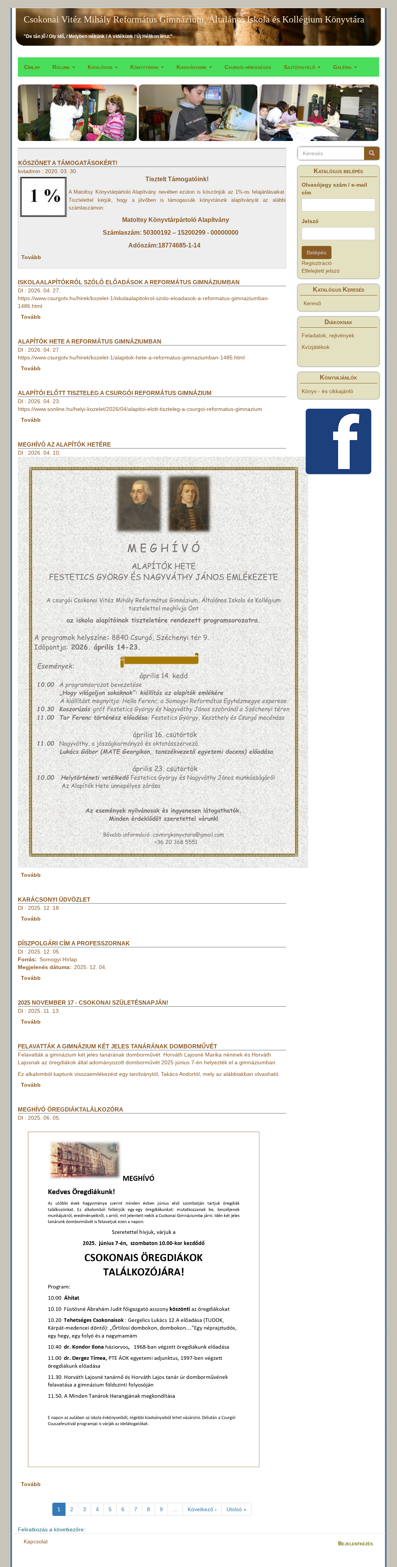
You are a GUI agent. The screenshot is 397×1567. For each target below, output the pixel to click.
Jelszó (310, 221)
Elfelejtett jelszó (321, 271)
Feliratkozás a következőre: (51, 1529)
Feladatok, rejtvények (328, 335)
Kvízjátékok (316, 347)
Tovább (31, 257)
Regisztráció (317, 263)
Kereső (312, 303)
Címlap (32, 67)
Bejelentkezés (355, 1543)
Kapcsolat (36, 1541)
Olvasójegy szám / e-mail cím (334, 189)
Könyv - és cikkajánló (327, 391)
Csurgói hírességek (247, 67)
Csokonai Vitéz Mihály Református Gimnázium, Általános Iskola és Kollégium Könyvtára (194, 19)
